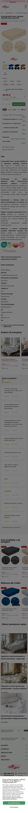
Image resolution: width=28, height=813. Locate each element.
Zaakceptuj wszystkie (14, 803)
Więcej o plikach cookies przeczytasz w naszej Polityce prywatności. (12, 798)
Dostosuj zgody (14, 807)
